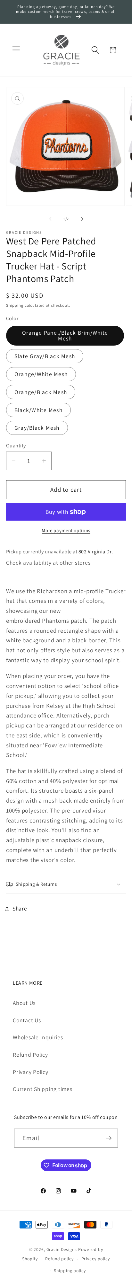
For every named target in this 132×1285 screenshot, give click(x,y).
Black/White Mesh (38, 410)
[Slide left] (50, 219)
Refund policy (59, 1259)
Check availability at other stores (48, 562)
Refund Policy (30, 1054)
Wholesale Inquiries (38, 1037)
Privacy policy (95, 1259)
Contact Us (27, 1020)
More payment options (66, 530)
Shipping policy (70, 1270)
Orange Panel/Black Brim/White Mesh (65, 335)
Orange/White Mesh (41, 374)
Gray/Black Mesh (37, 427)
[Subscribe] (109, 1138)
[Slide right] (82, 219)
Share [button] (19, 908)
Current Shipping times (42, 1089)
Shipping (14, 305)
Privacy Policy (30, 1072)
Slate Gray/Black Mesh (44, 356)
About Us (24, 1003)
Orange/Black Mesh (40, 392)
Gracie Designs (61, 1249)
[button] (16, 50)
